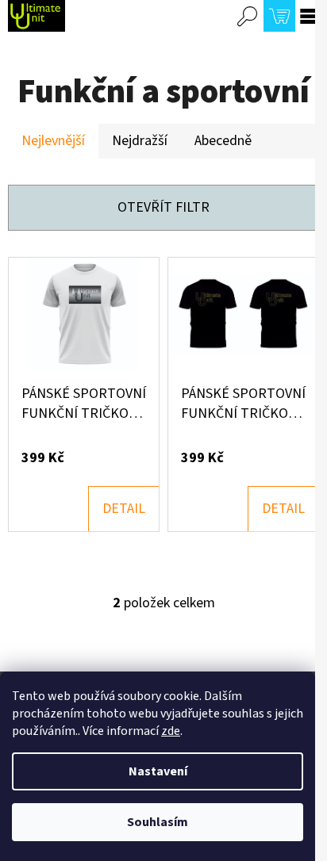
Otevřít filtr (163, 207)
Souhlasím (157, 822)
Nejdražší (139, 141)
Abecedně (223, 141)
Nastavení (158, 771)
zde (170, 731)
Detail (123, 509)
